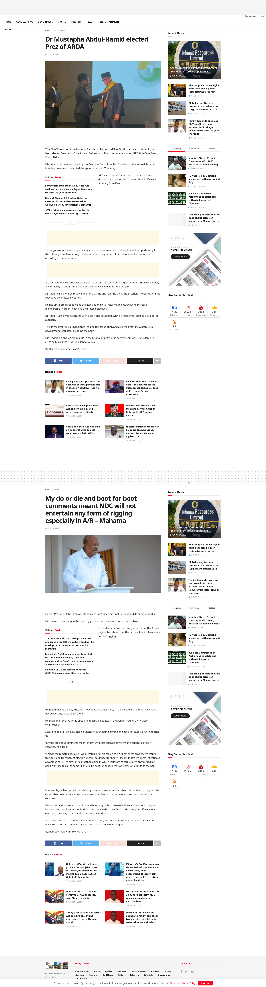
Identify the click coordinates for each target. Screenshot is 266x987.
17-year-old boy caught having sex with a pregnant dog (204, 179)
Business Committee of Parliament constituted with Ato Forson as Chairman (202, 198)
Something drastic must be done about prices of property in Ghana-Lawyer (204, 218)
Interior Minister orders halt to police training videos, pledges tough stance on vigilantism (142, 431)
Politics (76, 21)
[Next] (72, 222)
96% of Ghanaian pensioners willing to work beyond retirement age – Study (82, 408)
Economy (10, 29)
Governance (45, 21)
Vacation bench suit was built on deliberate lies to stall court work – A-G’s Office (83, 430)
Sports (62, 21)
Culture (122, 975)
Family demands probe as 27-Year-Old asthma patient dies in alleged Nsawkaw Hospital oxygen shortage (68, 189)
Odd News (107, 975)
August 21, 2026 (74, 395)
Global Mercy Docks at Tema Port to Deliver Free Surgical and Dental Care (203, 106)
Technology (81, 978)
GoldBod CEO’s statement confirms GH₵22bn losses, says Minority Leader (81, 894)
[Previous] (67, 222)
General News (24, 21)
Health (91, 21)
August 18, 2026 (74, 926)
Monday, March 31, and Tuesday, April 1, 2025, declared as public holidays (204, 161)
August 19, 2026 (74, 902)
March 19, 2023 (52, 54)
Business (121, 971)
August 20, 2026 (74, 881)
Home (8, 21)
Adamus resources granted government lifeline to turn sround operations (193, 69)
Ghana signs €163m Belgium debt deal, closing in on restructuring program (204, 88)
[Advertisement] (133, 7)
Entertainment (109, 21)
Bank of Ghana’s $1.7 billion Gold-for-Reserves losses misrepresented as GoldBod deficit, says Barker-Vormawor (68, 201)
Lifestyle (134, 975)
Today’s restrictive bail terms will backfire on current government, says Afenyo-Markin (83, 917)
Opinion (79, 975)
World (97, 971)
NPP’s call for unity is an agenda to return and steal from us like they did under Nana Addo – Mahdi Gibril (142, 917)
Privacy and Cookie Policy (182, 983)
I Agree (205, 983)
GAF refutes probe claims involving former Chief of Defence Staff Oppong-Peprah (140, 410)
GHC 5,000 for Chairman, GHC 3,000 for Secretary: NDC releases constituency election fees (143, 896)
